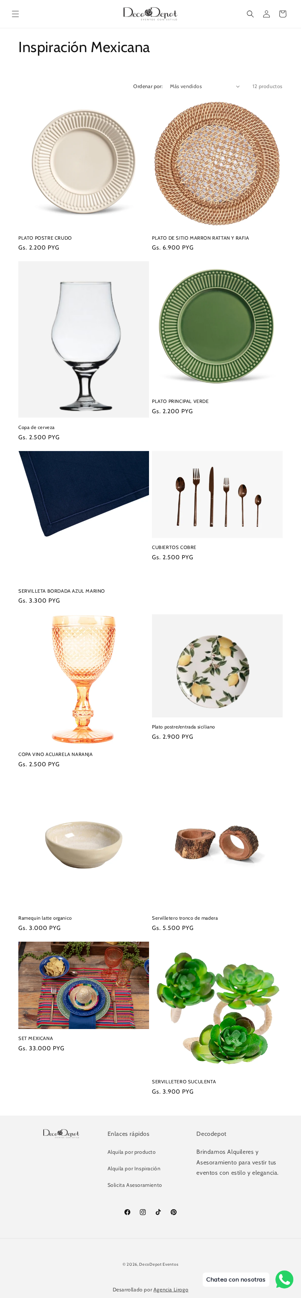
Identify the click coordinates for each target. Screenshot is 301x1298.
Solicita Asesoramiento (135, 1185)
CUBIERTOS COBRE (174, 547)
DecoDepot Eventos (158, 1264)
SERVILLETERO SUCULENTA (184, 1081)
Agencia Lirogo (170, 1289)
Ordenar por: (148, 86)
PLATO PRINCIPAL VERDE (180, 401)
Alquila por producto (132, 1152)
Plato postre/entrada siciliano (183, 727)
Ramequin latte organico (45, 918)
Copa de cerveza (36, 427)
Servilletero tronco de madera (185, 918)
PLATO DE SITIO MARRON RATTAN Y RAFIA (200, 238)
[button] (15, 14)
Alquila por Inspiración (134, 1168)
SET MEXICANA (35, 1038)
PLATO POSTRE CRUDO (45, 238)
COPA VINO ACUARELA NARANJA (55, 754)
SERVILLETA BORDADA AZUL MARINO (61, 591)
